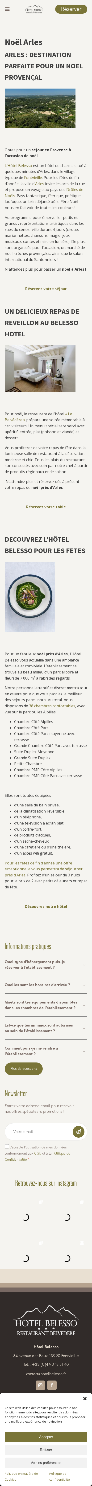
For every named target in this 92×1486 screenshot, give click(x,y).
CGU (37, 1153)
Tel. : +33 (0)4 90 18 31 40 (46, 1364)
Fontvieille (33, 177)
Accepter (46, 1437)
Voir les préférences (46, 1463)
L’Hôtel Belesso (18, 165)
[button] (85, 1398)
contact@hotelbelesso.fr (46, 1373)
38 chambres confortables (52, 705)
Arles (39, 183)
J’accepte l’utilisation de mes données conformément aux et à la (37, 1153)
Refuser (46, 1450)
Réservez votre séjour (46, 288)
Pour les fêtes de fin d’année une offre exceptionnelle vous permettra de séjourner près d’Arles (44, 869)
